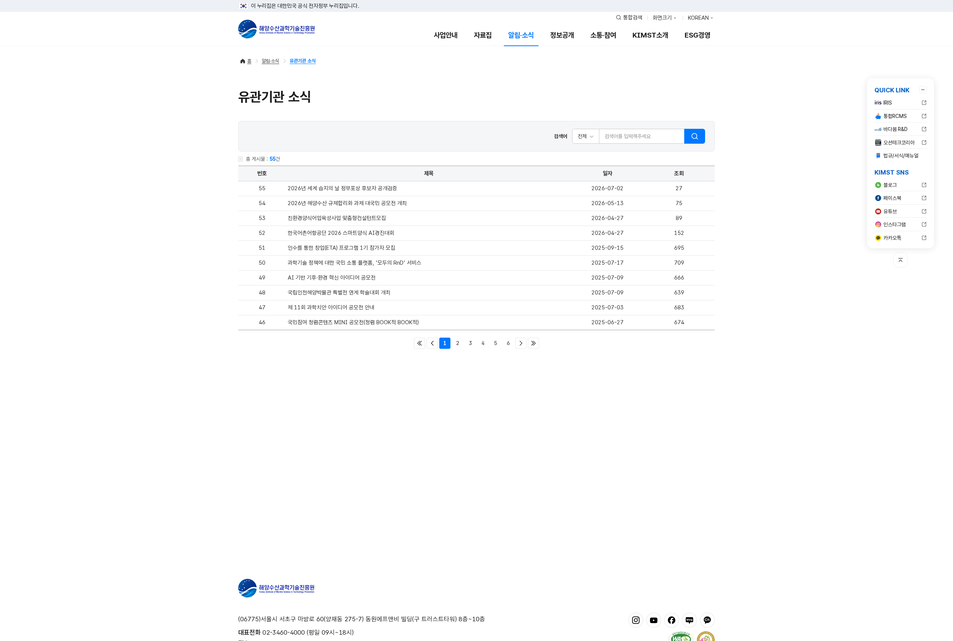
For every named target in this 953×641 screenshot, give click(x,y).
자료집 (483, 35)
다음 (520, 343)
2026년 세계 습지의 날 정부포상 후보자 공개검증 (342, 188)
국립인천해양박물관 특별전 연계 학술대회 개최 (339, 292)
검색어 (560, 136)
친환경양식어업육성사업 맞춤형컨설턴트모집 (337, 218)
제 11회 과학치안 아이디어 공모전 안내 (331, 307)
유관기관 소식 (303, 61)
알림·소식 (521, 35)
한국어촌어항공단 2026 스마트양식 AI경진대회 (341, 233)
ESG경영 (697, 35)
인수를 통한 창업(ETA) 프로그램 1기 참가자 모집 (341, 248)
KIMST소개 (650, 35)
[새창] (635, 620)
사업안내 (446, 35)
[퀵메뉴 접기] (923, 89)
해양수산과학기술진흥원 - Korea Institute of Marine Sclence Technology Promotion (276, 29)
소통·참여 (603, 35)
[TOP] (900, 260)
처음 (419, 343)
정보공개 (562, 35)
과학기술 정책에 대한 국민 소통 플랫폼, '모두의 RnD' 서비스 (354, 262)
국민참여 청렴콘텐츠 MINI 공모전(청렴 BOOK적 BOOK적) (353, 322)
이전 (432, 343)
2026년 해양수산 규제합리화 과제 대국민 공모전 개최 (347, 203)
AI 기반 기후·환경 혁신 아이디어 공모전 (332, 277)
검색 (694, 136)
